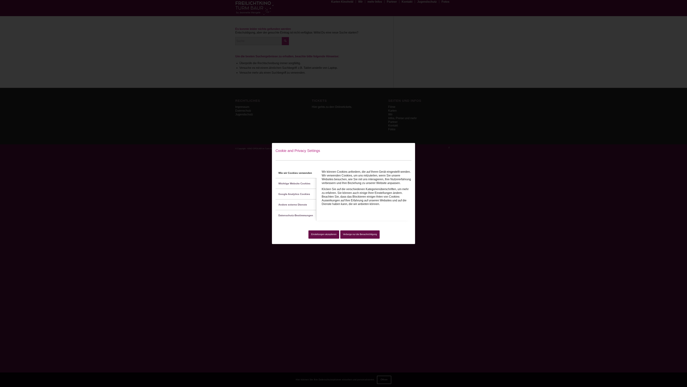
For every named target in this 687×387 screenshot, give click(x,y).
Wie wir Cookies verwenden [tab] (295, 172)
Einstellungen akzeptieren (324, 234)
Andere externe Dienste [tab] (292, 204)
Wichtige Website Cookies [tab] (294, 183)
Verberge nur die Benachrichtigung (360, 234)
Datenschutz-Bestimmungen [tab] (295, 215)
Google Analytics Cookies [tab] (294, 194)
